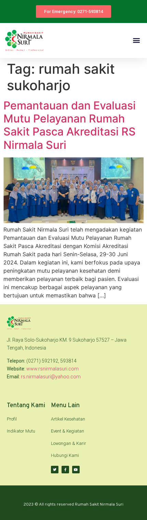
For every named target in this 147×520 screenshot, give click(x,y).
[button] (136, 40)
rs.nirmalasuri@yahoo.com (51, 376)
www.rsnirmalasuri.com (52, 368)
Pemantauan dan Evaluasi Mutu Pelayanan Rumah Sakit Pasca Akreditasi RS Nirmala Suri (69, 125)
